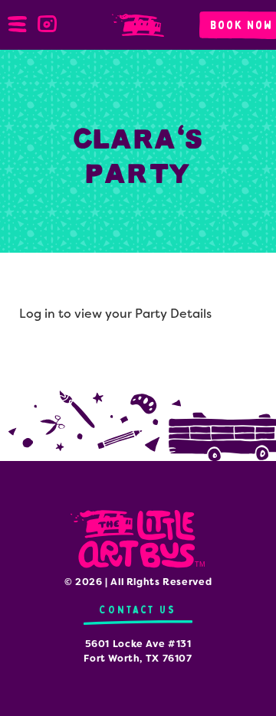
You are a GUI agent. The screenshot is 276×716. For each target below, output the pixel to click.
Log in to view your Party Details (115, 314)
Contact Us (138, 610)
